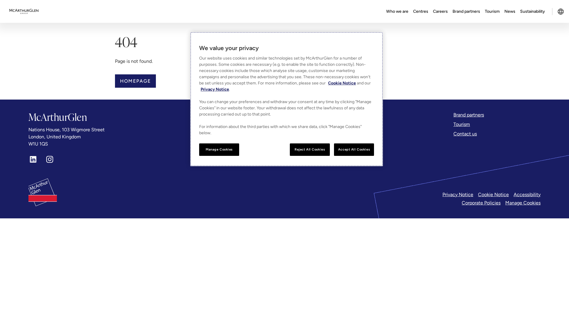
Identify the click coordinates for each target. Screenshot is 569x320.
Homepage (135, 81)
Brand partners (466, 11)
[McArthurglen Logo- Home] (24, 11)
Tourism (492, 11)
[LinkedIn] (33, 159)
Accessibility (527, 194)
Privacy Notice (457, 194)
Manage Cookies (523, 203)
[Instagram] (50, 159)
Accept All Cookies (354, 149)
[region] (286, 99)
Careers (440, 11)
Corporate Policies (481, 203)
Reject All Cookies (310, 149)
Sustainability (532, 11)
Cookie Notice (493, 194)
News (509, 11)
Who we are (397, 11)
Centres (420, 11)
